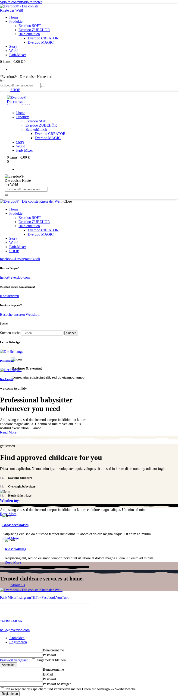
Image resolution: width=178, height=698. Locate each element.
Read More (8, 432)
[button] (8, 597)
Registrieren (18, 642)
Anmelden (17, 638)
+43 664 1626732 (11, 620)
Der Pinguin (6, 379)
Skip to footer (32, 2)
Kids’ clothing (15, 549)
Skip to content (11, 2)
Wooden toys (10, 501)
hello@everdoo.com (15, 277)
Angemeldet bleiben (51, 660)
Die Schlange (7, 360)
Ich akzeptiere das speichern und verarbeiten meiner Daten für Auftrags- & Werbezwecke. (71, 689)
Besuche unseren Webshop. (20, 314)
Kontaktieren (9, 296)
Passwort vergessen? (15, 660)
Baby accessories (15, 525)
